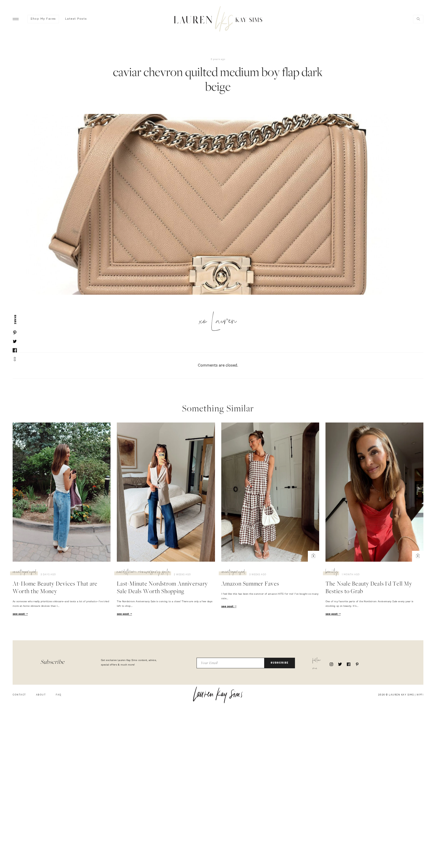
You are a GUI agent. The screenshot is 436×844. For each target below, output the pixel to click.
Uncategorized (25, 572)
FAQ (59, 695)
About (41, 695)
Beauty (331, 572)
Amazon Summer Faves (250, 584)
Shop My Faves (43, 18)
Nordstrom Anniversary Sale (143, 572)
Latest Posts (76, 18)
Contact (19, 695)
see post (19, 614)
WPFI (420, 695)
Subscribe (280, 663)
